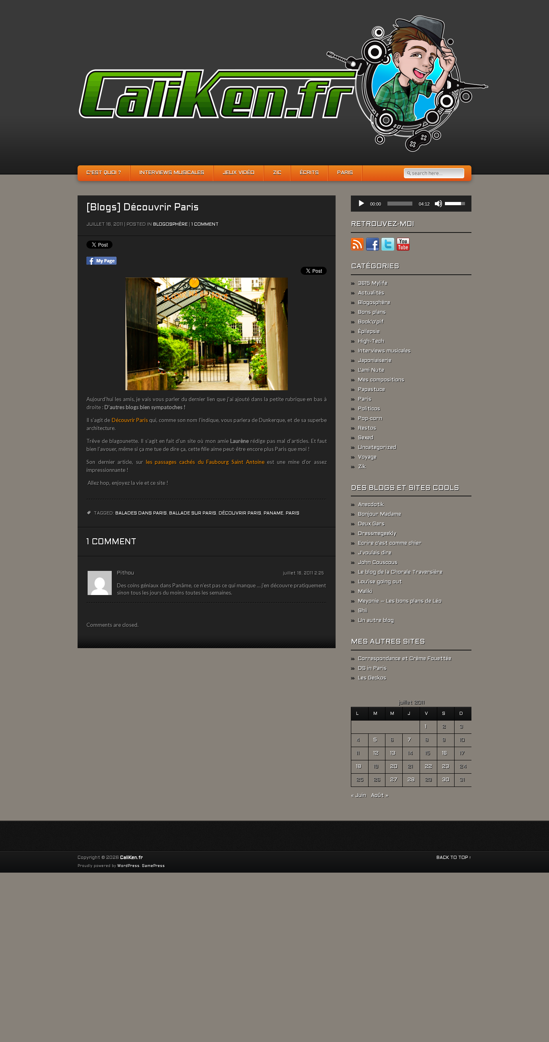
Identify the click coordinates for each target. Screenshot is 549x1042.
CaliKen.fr (131, 858)
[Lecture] (361, 204)
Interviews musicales (171, 173)
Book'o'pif (371, 322)
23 (445, 766)
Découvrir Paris (130, 420)
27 (393, 780)
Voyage (367, 457)
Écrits (309, 173)
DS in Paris (372, 668)
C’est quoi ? (103, 173)
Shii (362, 611)
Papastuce (371, 389)
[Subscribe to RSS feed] (357, 246)
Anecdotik (371, 504)
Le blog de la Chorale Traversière (400, 572)
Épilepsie (369, 331)
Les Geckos (372, 678)
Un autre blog (376, 620)
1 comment (205, 224)
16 (444, 753)
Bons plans (372, 312)
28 (411, 780)
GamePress (153, 866)
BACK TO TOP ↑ (453, 858)
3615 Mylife (372, 283)
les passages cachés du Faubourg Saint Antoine (205, 462)
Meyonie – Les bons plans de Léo (400, 601)
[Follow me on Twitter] (387, 246)
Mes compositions (381, 380)
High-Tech (371, 341)
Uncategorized (377, 447)
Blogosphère (170, 224)
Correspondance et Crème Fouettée (404, 659)
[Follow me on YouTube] (403, 246)
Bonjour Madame (379, 514)
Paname (273, 513)
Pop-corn (370, 418)
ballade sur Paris (192, 513)
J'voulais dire (374, 553)
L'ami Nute (371, 370)
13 (392, 753)
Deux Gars (371, 524)
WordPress (128, 866)
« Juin (358, 795)
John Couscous (377, 562)
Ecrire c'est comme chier (390, 543)
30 (445, 780)
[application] (411, 204)
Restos (367, 428)
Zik (362, 467)
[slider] (399, 204)
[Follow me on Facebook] (372, 246)
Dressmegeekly (377, 533)
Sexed (365, 438)
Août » (379, 795)
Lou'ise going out (380, 582)
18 (358, 766)
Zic (277, 173)
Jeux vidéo (238, 173)
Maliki (365, 591)
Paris (345, 173)
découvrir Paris (240, 513)
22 (428, 766)
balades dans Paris (141, 513)
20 (393, 766)
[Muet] (438, 204)
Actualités (371, 293)
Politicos (369, 409)
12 (376, 753)
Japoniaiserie (374, 360)
